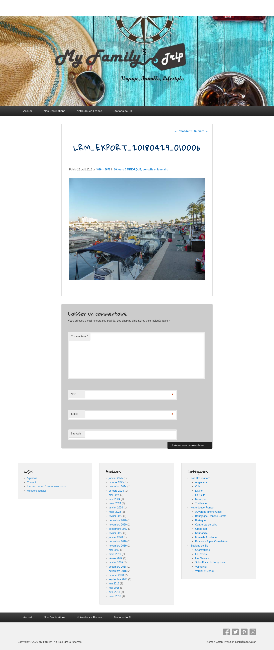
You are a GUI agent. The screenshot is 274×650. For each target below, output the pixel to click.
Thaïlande (201, 503)
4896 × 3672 (103, 169)
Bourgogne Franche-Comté (210, 515)
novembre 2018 (118, 570)
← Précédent (183, 131)
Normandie (201, 533)
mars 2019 (115, 554)
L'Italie (199, 490)
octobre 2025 (116, 482)
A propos (32, 478)
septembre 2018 (118, 579)
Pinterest (244, 632)
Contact (31, 482)
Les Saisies (202, 558)
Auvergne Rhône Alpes (208, 511)
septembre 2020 (118, 528)
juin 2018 (114, 583)
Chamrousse (202, 549)
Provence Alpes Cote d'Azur (211, 541)
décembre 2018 (118, 566)
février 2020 (115, 533)
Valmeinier (201, 566)
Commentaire (79, 336)
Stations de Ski (123, 110)
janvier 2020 (116, 537)
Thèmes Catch (247, 641)
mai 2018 (114, 587)
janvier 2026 (116, 478)
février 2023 (115, 515)
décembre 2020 (118, 520)
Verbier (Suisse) (204, 570)
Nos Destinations (54, 110)
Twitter (235, 632)
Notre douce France (89, 110)
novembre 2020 (118, 524)
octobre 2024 (116, 490)
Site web (76, 433)
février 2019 (115, 558)
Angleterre (201, 482)
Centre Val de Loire (206, 524)
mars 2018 (115, 596)
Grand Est (201, 528)
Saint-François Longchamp (210, 562)
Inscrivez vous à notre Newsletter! (47, 486)
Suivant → (201, 131)
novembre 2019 (118, 545)
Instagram (253, 632)
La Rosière (201, 554)
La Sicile (200, 494)
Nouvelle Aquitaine (206, 537)
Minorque (200, 499)
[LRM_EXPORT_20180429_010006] (137, 278)
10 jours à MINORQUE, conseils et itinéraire (141, 169)
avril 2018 (114, 591)
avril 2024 (114, 499)
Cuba (198, 486)
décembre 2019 (118, 541)
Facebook (226, 632)
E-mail (74, 413)
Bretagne (200, 520)
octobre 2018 (116, 575)
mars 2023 (115, 511)
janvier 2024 (116, 507)
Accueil (27, 110)
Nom (73, 394)
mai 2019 (114, 549)
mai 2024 (114, 494)
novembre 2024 (118, 486)
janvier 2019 (116, 562)
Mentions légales (37, 490)
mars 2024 (115, 503)
